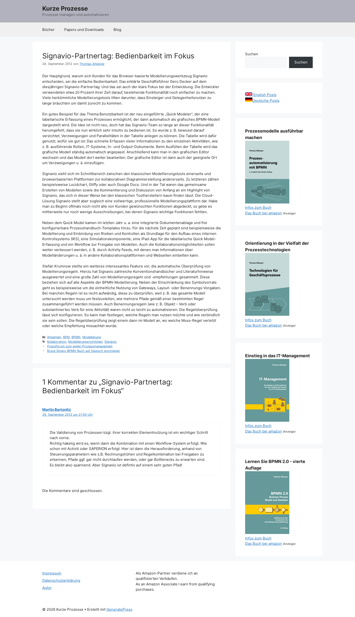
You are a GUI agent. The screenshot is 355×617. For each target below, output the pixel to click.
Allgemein (54, 337)
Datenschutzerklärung (61, 580)
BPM (66, 337)
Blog (117, 29)
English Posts (264, 94)
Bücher (48, 29)
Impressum (51, 573)
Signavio (110, 342)
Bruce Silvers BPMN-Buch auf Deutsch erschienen (83, 351)
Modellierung (91, 337)
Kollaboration (56, 342)
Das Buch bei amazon (263, 213)
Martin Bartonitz (56, 409)
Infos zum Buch (258, 207)
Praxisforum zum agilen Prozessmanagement (80, 346)
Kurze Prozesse (65, 8)
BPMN (75, 337)
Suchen (251, 54)
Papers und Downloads (84, 29)
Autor (47, 587)
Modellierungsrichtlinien (85, 342)
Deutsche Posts (265, 100)
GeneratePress (119, 609)
